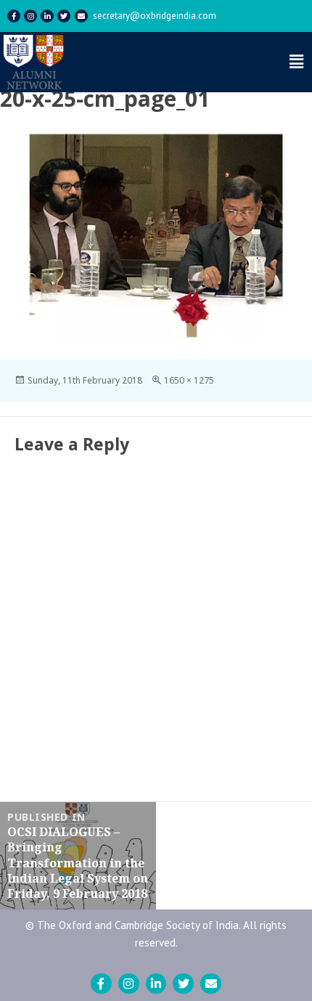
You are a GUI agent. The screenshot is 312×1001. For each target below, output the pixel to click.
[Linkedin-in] (47, 16)
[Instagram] (30, 16)
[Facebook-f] (13, 16)
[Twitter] (63, 16)
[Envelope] (81, 16)
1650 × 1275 (189, 380)
